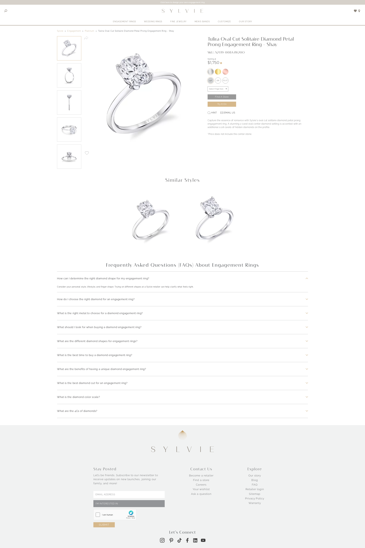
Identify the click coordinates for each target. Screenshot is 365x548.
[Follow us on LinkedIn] (195, 540)
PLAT (225, 81)
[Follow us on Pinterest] (171, 540)
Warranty (255, 503)
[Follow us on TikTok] (180, 540)
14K (210, 81)
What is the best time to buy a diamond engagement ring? (94, 355)
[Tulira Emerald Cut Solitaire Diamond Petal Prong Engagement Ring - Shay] (214, 223)
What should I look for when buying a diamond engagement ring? (99, 327)
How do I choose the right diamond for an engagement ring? (96, 299)
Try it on (222, 104)
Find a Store (222, 96)
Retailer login (255, 489)
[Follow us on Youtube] (203, 540)
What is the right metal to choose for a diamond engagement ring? (100, 313)
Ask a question (201, 493)
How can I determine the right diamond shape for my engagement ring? (103, 278)
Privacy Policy (254, 498)
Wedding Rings (153, 21)
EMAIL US (229, 112)
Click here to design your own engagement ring (182, 2)
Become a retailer (201, 475)
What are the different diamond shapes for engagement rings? (97, 341)
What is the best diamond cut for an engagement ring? (92, 383)
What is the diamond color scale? (78, 397)
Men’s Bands (202, 21)
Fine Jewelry (178, 21)
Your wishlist (201, 489)
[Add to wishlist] (355, 10)
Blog (254, 480)
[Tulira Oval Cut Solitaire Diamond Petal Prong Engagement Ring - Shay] (151, 223)
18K (218, 81)
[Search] (5, 10)
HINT (214, 112)
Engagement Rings (124, 21)
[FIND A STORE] (359, 10)
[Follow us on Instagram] (162, 540)
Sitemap (254, 493)
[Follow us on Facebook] (187, 540)
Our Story (245, 21)
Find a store (201, 480)
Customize (224, 21)
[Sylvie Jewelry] (182, 11)
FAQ (254, 484)
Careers (201, 484)
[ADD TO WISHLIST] (87, 153)
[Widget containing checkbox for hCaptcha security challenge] (114, 514)
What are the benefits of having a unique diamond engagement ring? (101, 369)
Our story (254, 475)
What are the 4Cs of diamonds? (77, 410)
